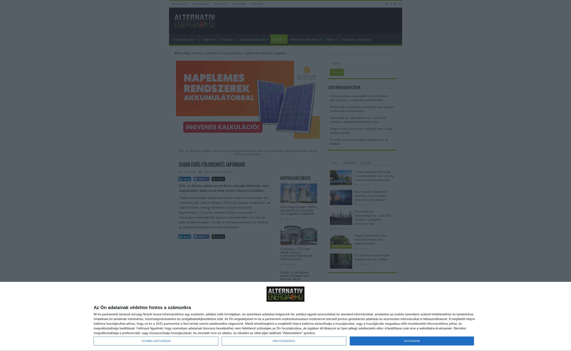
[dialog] (285, 316)
